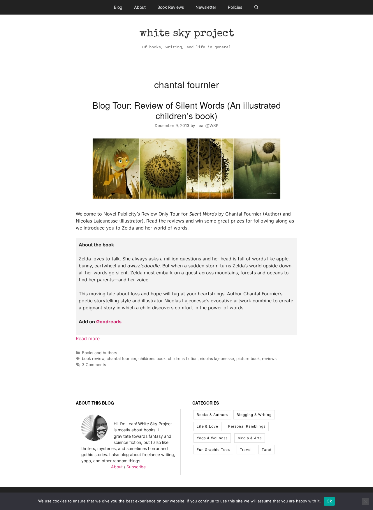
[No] (365, 501)
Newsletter (206, 7)
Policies (235, 7)
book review (93, 358)
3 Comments (94, 364)
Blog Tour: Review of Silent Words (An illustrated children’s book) (186, 110)
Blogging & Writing (254, 414)
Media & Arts (249, 438)
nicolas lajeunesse (217, 358)
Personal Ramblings (246, 426)
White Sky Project (186, 34)
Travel (246, 449)
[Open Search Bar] (256, 7)
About (140, 7)
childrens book (152, 358)
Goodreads (109, 321)
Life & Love (207, 426)
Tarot (267, 449)
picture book (248, 358)
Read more (88, 338)
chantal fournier (121, 358)
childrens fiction (183, 358)
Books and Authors (99, 352)
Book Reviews (170, 7)
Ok (329, 501)
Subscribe (136, 466)
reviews (269, 358)
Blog (118, 7)
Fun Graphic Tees (213, 449)
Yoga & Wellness (212, 438)
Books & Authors (212, 414)
